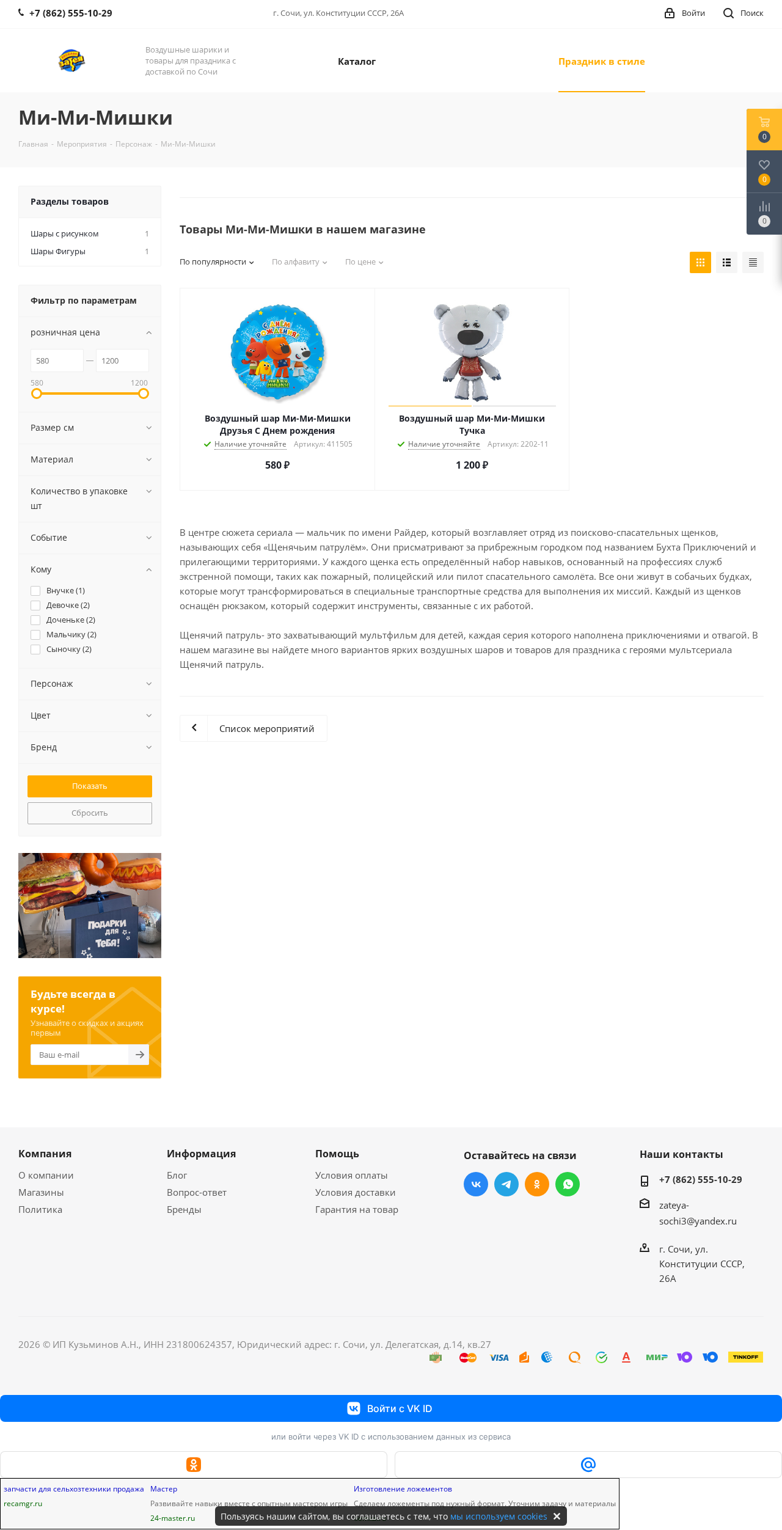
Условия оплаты (351, 1175)
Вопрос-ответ (197, 1192)
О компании (46, 1175)
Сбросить (89, 812)
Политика (40, 1209)
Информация (201, 1153)
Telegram (506, 1184)
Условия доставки (355, 1192)
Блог (177, 1175)
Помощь (337, 1153)
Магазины (41, 1192)
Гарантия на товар (356, 1209)
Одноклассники (537, 1184)
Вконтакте (476, 1184)
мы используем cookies (498, 1516)
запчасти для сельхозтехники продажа (74, 1489)
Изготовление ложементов (403, 1489)
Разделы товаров (70, 201)
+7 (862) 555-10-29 (700, 1179)
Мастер (163, 1489)
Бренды (184, 1209)
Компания (44, 1153)
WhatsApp (567, 1184)
